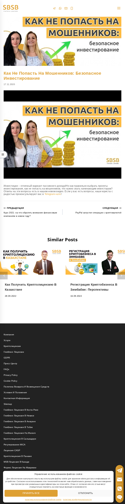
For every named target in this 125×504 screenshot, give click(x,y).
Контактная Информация (17, 398)
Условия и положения (15, 392)
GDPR (7, 357)
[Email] (66, 8)
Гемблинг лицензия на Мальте (20, 433)
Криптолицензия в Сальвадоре (20, 439)
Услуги (7, 340)
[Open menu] (119, 8)
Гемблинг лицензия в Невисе (19, 415)
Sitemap (8, 404)
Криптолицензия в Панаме (18, 456)
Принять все (31, 493)
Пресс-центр (10, 363)
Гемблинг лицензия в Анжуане (20, 421)
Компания (9, 334)
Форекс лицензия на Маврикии (20, 467)
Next (121, 275)
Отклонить (85, 493)
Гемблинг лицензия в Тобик (18, 427)
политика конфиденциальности (77, 500)
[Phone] (72, 8)
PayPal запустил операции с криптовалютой (98, 210)
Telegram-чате (53, 194)
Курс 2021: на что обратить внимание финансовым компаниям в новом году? (30, 212)
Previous (4, 275)
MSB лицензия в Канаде (16, 462)
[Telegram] (54, 8)
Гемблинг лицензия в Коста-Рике (21, 410)
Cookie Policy (10, 381)
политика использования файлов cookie (43, 500)
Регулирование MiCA (14, 444)
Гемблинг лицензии (14, 352)
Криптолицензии (12, 346)
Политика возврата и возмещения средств (26, 386)
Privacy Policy (11, 375)
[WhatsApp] (60, 8)
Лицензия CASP (12, 450)
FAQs (6, 369)
